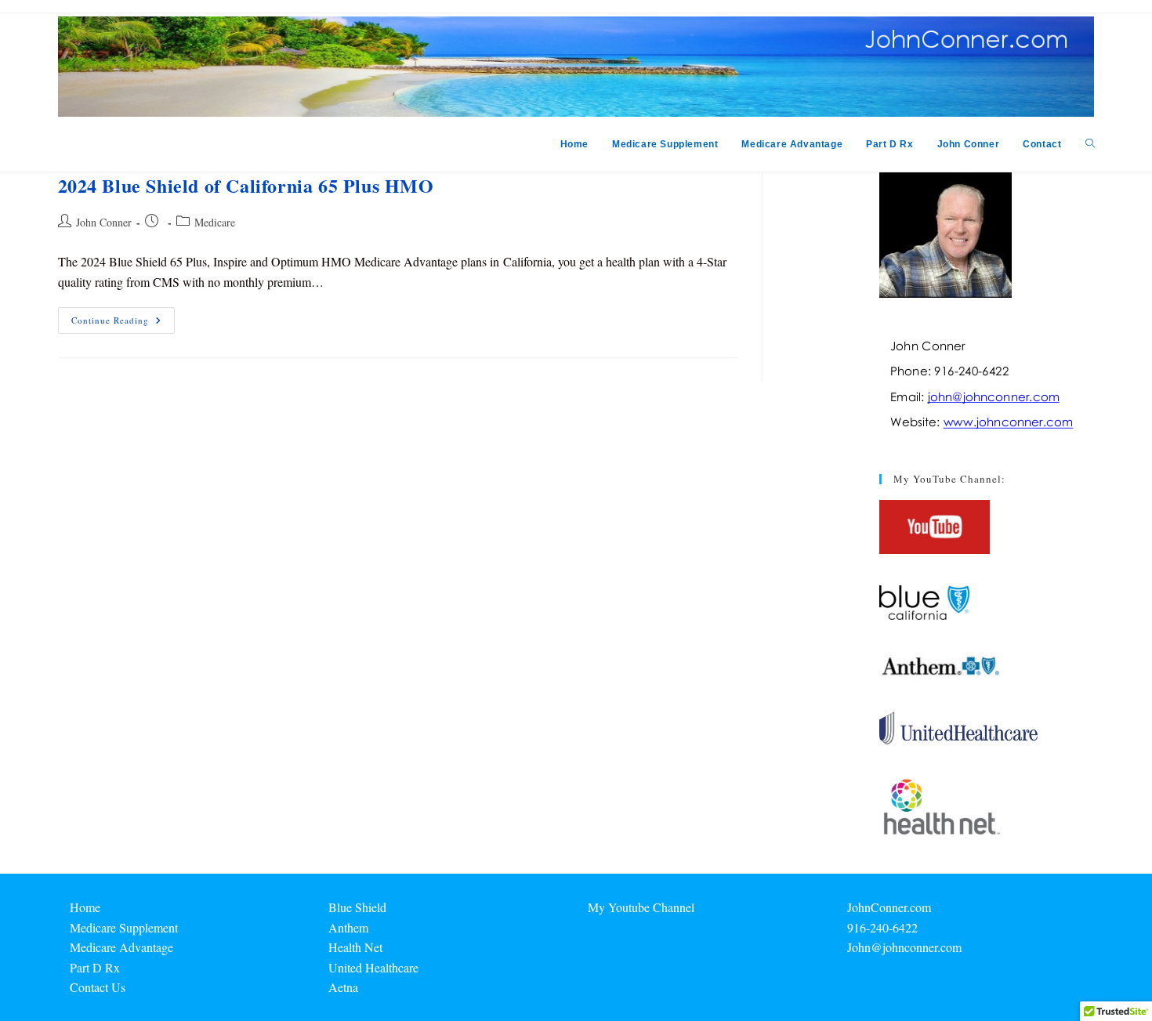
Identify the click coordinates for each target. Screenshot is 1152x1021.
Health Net (355, 947)
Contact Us (97, 987)
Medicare (214, 222)
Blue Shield (357, 907)
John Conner (104, 222)
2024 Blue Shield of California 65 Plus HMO (246, 185)
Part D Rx (95, 967)
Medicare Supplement (124, 927)
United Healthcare (373, 967)
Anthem (348, 927)
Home (85, 907)
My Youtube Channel (641, 907)
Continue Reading (123, 323)
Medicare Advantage (121, 947)
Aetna (343, 987)
